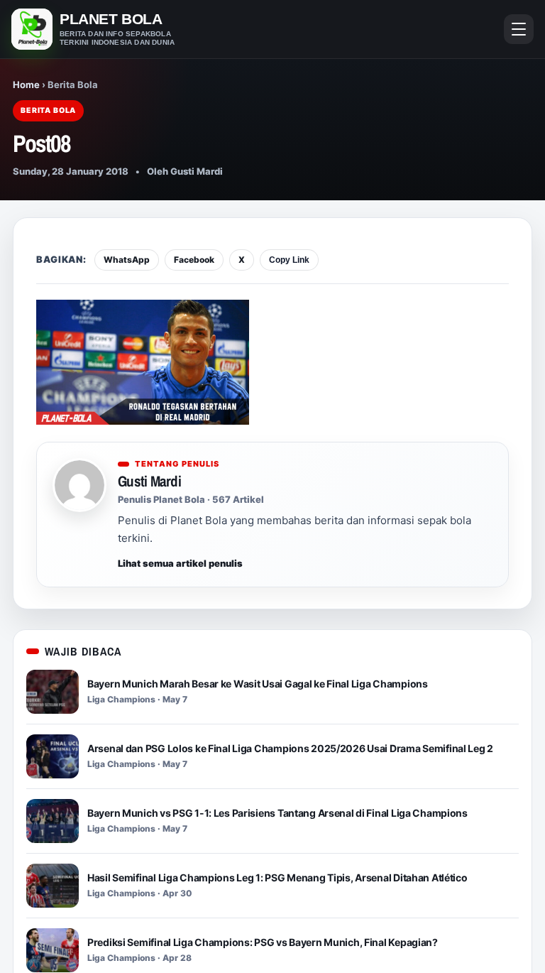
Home (26, 84)
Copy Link (289, 260)
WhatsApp (127, 259)
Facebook (194, 259)
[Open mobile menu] (519, 29)
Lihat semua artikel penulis (180, 563)
